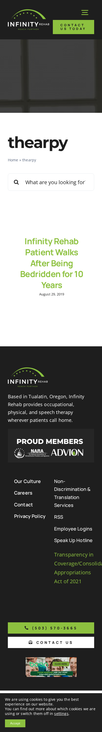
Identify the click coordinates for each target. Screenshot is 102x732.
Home (13, 159)
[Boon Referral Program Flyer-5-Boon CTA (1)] (51, 659)
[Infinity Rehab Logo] (28, 11)
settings (61, 713)
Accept (15, 723)
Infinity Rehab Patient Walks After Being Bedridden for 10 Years (51, 262)
